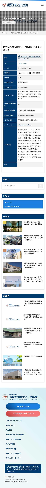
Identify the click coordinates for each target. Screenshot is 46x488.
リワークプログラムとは (14, 420)
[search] (41, 186)
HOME (5, 33)
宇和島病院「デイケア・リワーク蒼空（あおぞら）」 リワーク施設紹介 (33, 331)
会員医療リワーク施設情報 (15, 434)
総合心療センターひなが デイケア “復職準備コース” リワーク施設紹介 (33, 251)
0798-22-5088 (22, 63)
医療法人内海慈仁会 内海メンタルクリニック (24, 33)
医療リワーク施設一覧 (13, 206)
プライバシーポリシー (13, 458)
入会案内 (9, 430)
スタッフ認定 (10, 444)
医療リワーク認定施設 (13, 439)
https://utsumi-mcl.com (25, 125)
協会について (10, 425)
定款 (9, 477)
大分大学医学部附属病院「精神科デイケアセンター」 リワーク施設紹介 (33, 238)
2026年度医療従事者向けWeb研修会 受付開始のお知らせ (33, 317)
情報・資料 (9, 448)
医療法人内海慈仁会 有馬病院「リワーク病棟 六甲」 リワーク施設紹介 (33, 265)
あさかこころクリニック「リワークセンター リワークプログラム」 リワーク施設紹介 (33, 279)
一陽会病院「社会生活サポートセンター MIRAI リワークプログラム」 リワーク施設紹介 (33, 372)
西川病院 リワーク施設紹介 (33, 356)
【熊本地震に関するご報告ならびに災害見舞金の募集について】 (33, 303)
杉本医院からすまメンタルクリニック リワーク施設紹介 (33, 223)
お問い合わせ (24, 406)
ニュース (9, 202)
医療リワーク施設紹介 (13, 453)
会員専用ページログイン (24, 413)
